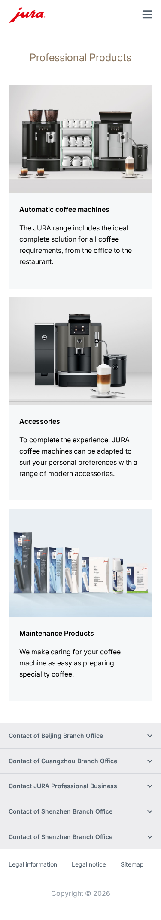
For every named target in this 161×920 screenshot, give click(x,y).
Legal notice (89, 864)
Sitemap (132, 864)
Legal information (33, 864)
